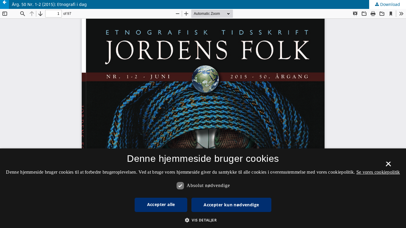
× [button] (388, 166)
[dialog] (203, 188)
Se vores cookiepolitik (378, 172)
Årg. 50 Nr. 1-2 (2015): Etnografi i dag (49, 4)
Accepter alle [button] (161, 204)
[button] (203, 220)
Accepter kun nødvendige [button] (231, 205)
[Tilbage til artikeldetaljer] (4, 4)
